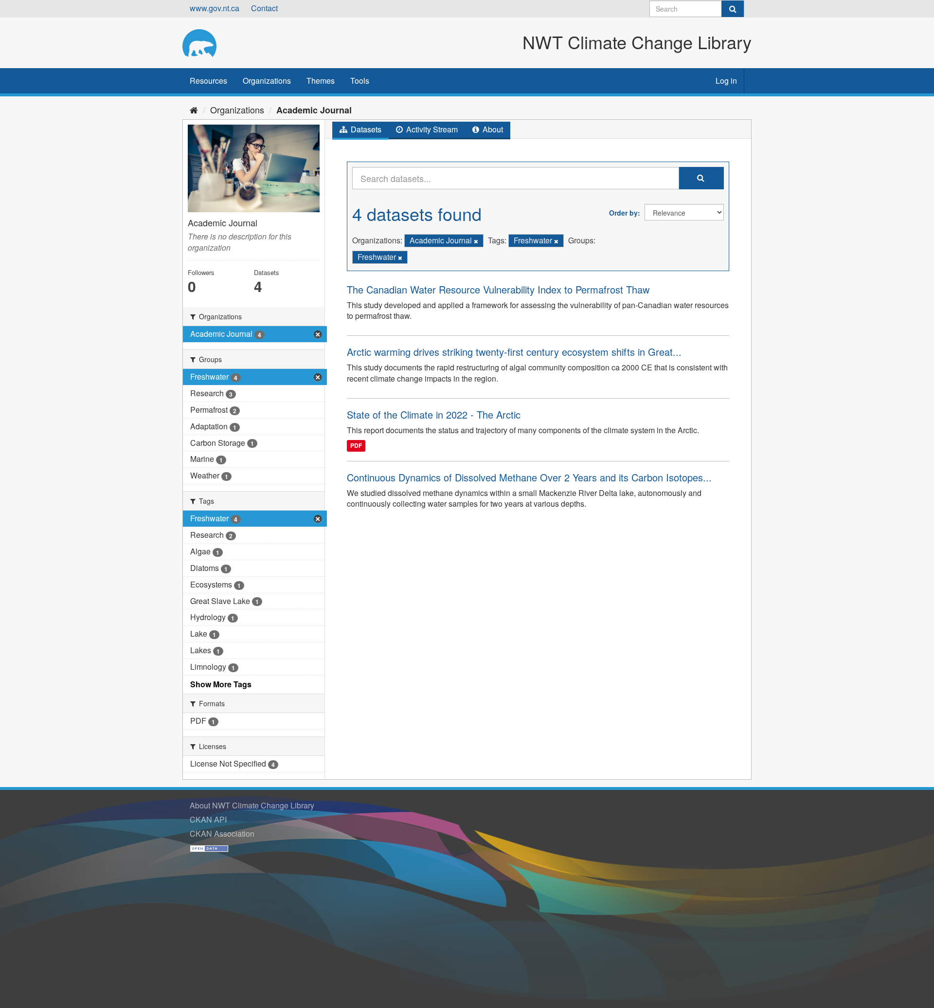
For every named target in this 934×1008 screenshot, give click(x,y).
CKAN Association (222, 833)
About (492, 129)
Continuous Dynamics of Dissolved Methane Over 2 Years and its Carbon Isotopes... (529, 477)
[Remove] (476, 241)
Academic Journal (314, 110)
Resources (208, 80)
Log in (726, 80)
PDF (356, 445)
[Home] (194, 109)
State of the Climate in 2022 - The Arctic (434, 414)
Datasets (365, 129)
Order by (623, 213)
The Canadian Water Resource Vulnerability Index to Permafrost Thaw (498, 289)
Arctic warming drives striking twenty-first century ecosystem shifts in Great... (514, 352)
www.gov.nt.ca (214, 8)
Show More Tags (220, 684)
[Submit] (732, 8)
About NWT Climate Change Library (252, 805)
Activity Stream (431, 129)
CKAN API (208, 819)
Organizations (267, 80)
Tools (359, 80)
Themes (320, 80)
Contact (264, 8)
